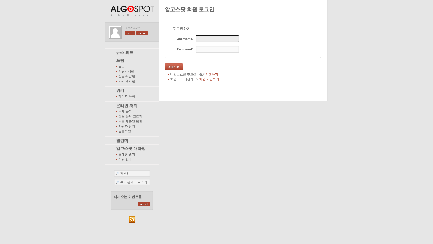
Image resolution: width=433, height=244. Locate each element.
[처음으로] (133, 9)
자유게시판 (126, 71)
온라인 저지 (127, 105)
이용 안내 (125, 159)
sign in (130, 33)
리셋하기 (211, 74)
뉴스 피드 (125, 52)
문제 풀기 (125, 111)
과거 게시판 (126, 81)
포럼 (120, 60)
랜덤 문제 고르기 (130, 116)
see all (144, 204)
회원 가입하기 (209, 79)
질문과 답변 (126, 76)
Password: (185, 49)
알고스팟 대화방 (131, 148)
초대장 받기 (126, 154)
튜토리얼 (124, 131)
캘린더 (122, 140)
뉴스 (121, 66)
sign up (142, 33)
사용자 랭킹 (126, 126)
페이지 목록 (126, 96)
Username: (185, 38)
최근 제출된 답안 (130, 121)
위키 (120, 90)
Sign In (173, 66)
